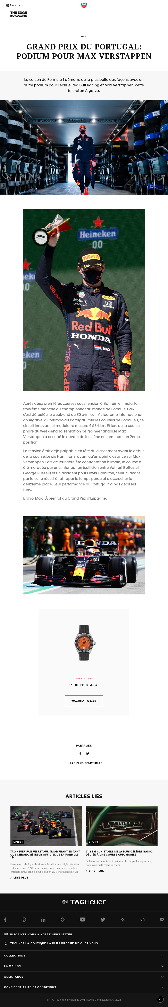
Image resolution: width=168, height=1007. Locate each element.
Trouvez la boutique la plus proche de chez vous (54, 943)
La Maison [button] (12, 966)
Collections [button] (15, 955)
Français (14, 5)
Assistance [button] (14, 976)
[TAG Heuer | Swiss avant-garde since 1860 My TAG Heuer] (84, 903)
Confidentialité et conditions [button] (30, 987)
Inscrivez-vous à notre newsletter (41, 934)
